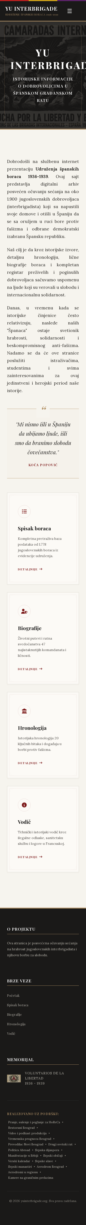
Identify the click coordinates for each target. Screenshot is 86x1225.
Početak (13, 995)
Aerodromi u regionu (23, 1172)
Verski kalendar (19, 1161)
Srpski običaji (53, 1156)
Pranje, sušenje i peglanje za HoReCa (34, 1122)
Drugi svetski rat (60, 1144)
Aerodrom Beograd (50, 1167)
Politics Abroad (19, 1150)
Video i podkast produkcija (27, 1133)
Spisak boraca (17, 1005)
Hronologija (16, 1024)
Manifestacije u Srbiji (23, 1156)
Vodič (11, 1033)
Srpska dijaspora (47, 1150)
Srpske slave (44, 1161)
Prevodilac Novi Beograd (25, 1144)
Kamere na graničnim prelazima (30, 1178)
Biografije (14, 1014)
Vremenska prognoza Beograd (29, 1139)
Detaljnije (27, 569)
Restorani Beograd (21, 1128)
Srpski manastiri (20, 1167)
